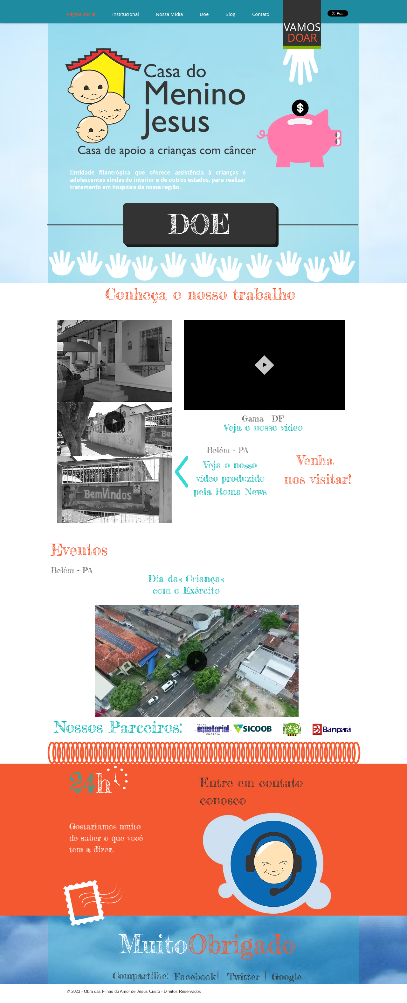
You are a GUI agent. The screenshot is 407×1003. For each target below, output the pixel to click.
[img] (213, 729)
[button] (337, 403)
